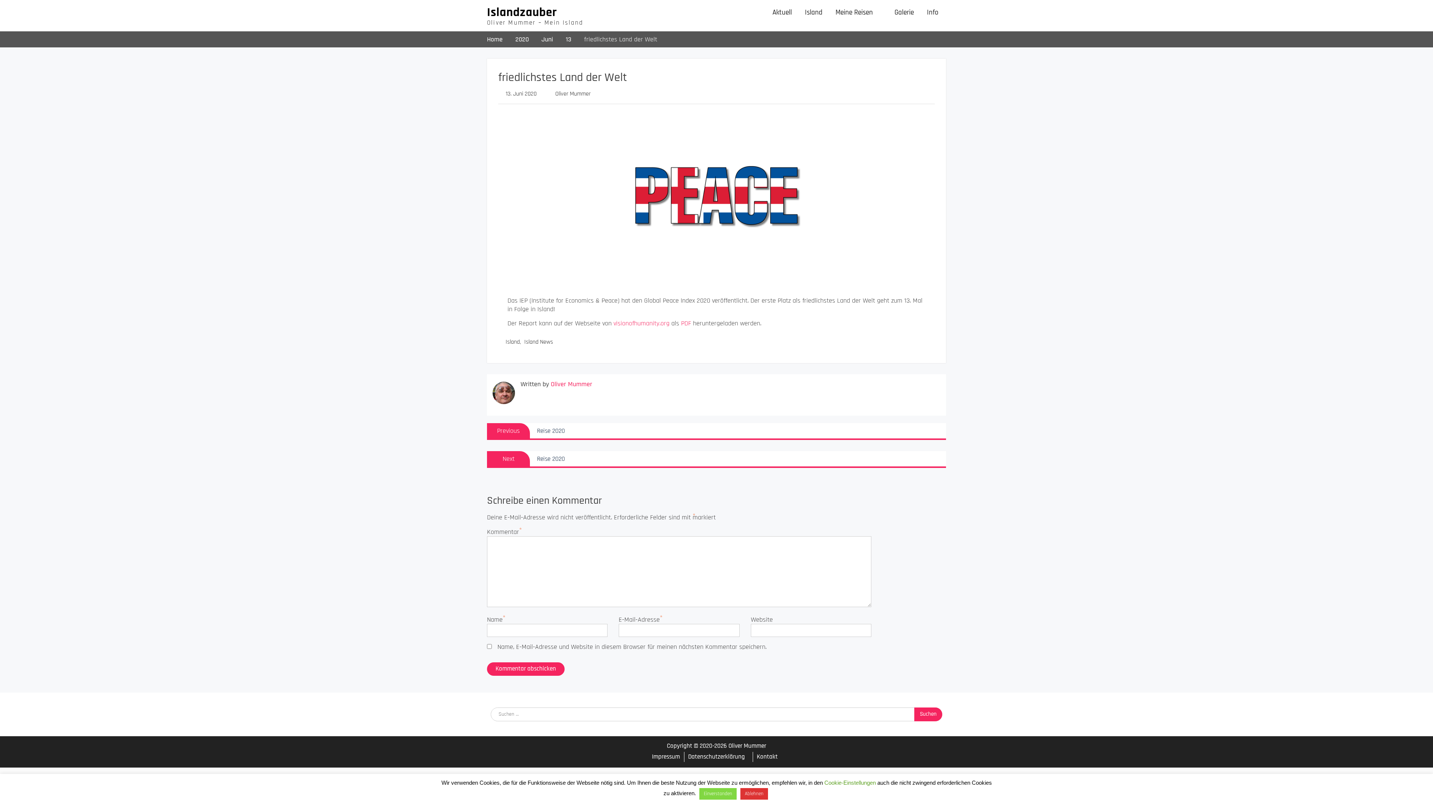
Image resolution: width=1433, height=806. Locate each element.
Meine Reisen (854, 12)
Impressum (666, 757)
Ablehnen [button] (754, 794)
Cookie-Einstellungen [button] (850, 783)
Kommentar (503, 532)
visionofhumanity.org (641, 323)
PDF (686, 323)
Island (813, 12)
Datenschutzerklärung (716, 757)
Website (762, 619)
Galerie (904, 12)
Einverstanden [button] (718, 794)
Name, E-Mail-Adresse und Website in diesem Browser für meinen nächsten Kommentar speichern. (632, 647)
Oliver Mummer (573, 94)
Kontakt (767, 757)
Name (495, 619)
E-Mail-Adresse (639, 619)
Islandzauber (522, 12)
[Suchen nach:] (716, 713)
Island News (538, 342)
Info (933, 12)
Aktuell (782, 12)
